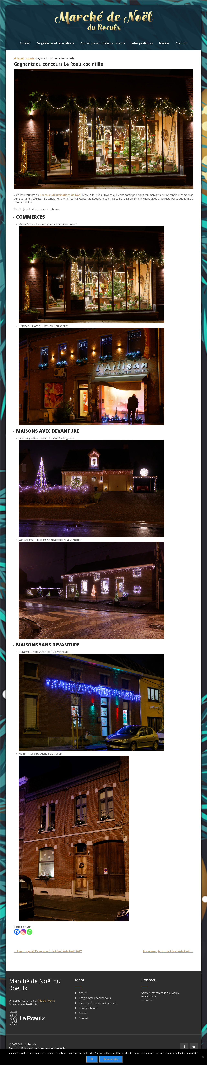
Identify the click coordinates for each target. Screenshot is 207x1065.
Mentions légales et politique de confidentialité (37, 1048)
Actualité (30, 58)
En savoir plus (111, 1059)
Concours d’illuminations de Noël (60, 195)
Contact (181, 43)
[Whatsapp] (29, 932)
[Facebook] (17, 932)
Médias (164, 43)
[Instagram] (23, 932)
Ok (92, 1059)
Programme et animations (55, 43)
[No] (203, 1057)
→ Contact (147, 1000)
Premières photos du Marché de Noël (168, 951)
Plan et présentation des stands (102, 43)
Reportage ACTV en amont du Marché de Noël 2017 (48, 951)
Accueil (25, 43)
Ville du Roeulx (46, 1000)
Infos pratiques (142, 43)
